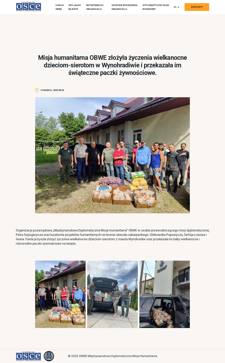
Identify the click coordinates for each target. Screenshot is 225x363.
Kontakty (197, 7)
